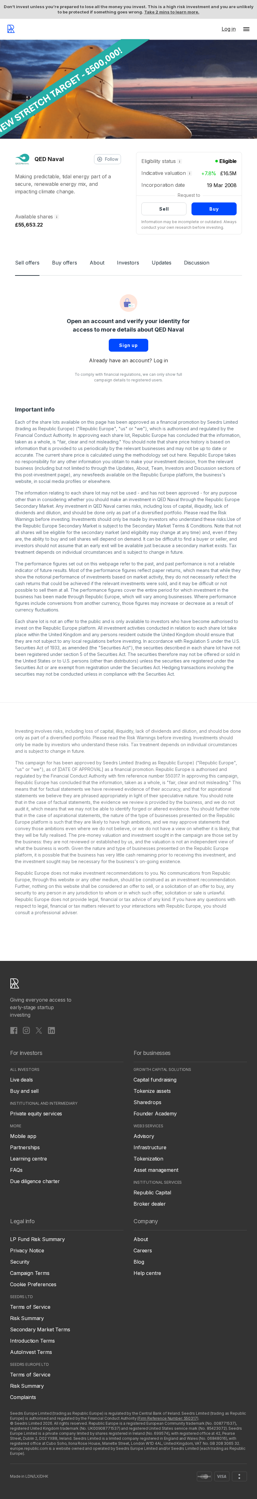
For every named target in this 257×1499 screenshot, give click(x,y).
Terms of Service (30, 1307)
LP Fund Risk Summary (37, 1239)
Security (19, 1262)
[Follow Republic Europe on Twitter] (39, 1030)
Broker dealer (150, 1204)
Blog (139, 1262)
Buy (214, 209)
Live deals (21, 1080)
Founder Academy (155, 1113)
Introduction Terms (32, 1341)
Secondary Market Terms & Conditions (172, 525)
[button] (246, 29)
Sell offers (27, 262)
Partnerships (25, 1147)
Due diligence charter (35, 1181)
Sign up (128, 345)
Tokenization (148, 1159)
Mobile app (23, 1136)
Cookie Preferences (33, 1284)
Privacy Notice (27, 1250)
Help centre (147, 1273)
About (97, 262)
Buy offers (64, 262)
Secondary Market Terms (40, 1329)
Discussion (196, 262)
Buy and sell (24, 1091)
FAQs (16, 1170)
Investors (128, 262)
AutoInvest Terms (31, 1352)
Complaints (23, 1397)
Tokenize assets (152, 1091)
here (182, 455)
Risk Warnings (141, 737)
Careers (143, 1250)
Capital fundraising (155, 1080)
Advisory (144, 1136)
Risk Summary (27, 1318)
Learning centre (28, 1159)
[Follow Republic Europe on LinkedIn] (51, 1030)
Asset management (156, 1170)
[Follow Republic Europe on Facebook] (14, 1030)
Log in (161, 360)
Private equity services (36, 1113)
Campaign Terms (30, 1273)
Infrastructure (150, 1147)
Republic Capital (152, 1192)
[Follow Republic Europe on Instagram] (26, 1030)
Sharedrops (147, 1102)
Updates (161, 262)
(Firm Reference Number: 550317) (167, 1418)
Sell (164, 209)
